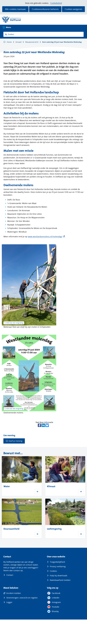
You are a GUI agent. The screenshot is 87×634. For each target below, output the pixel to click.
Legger (9, 602)
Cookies (53, 571)
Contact (9, 575)
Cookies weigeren (73, 9)
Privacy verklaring (58, 566)
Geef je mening (15, 441)
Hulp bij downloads (58, 575)
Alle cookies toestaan (15, 9)
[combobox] (43, 34)
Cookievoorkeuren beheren (45, 9)
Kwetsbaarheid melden (60, 580)
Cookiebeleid (56, 3)
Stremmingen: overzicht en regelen (22, 597)
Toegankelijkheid (57, 562)
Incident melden (13, 593)
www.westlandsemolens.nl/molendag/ (46, 236)
